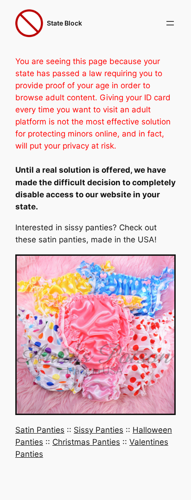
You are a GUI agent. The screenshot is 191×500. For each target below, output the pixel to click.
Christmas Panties (86, 442)
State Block (64, 23)
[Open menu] (170, 23)
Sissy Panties (98, 430)
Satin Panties (39, 430)
